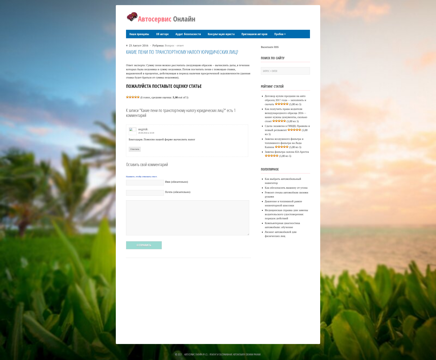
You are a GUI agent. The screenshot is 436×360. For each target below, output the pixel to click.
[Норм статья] (132, 97)
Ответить (134, 149)
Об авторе (162, 34)
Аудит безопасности (188, 34)
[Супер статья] (138, 97)
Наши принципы (139, 34)
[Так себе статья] (130, 97)
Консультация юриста (221, 34)
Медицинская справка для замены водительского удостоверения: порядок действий (286, 214)
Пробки (280, 34)
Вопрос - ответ (174, 45)
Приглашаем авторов (255, 34)
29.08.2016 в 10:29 (146, 133)
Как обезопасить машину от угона (286, 187)
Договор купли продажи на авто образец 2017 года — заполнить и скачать (285, 100)
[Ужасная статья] (127, 97)
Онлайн (166, 18)
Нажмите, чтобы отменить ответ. (141, 176)
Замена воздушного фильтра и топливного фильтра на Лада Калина (284, 143)
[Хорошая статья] (135, 97)
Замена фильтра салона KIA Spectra (287, 151)
